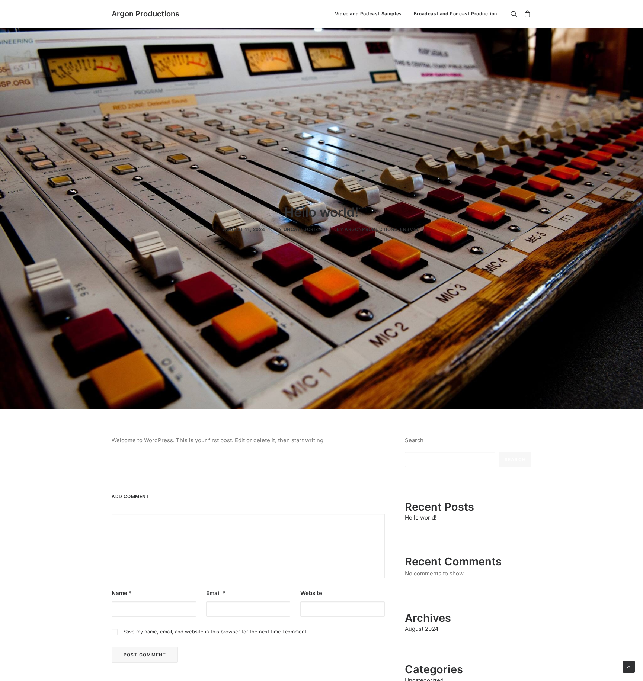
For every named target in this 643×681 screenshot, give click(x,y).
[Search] (516, 14)
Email (215, 593)
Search (414, 440)
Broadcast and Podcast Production (455, 13)
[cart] (526, 14)
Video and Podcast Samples (368, 13)
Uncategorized (304, 229)
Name (122, 593)
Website (311, 593)
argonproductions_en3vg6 (382, 229)
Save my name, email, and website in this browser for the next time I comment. (216, 632)
